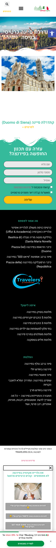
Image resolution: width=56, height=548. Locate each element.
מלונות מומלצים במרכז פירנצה (34, 334)
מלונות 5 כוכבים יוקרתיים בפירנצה (32, 318)
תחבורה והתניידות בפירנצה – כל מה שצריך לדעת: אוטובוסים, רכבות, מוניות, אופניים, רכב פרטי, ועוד (29, 400)
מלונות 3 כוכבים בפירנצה (37, 323)
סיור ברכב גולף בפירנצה (37, 364)
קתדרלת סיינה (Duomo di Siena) (28, 122)
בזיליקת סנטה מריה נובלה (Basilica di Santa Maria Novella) (29, 239)
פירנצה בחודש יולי (41, 369)
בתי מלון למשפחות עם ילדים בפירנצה (30, 329)
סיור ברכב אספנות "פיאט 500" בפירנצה (29, 257)
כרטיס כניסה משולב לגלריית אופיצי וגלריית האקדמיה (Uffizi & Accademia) (28, 230)
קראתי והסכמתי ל (32, 187)
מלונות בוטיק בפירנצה (39, 312)
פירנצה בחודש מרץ (40, 390)
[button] (52, 33)
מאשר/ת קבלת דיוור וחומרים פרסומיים (30, 192)
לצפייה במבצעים (25, 543)
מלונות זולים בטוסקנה (39, 340)
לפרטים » (28, 127)
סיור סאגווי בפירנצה (40, 375)
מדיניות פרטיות (28, 460)
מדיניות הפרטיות (22, 187)
